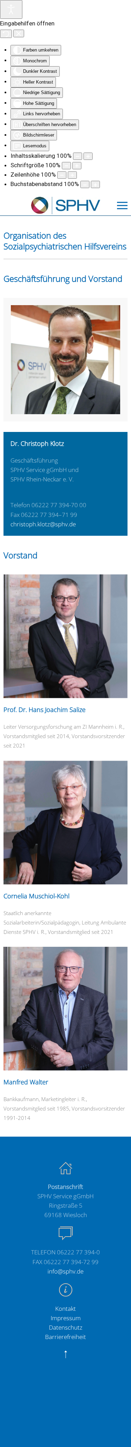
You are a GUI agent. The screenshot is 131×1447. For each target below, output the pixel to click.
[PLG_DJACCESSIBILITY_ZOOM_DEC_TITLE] (77, 156)
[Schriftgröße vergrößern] (76, 165)
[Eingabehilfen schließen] (18, 33)
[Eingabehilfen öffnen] (11, 9)
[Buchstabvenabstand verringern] (84, 184)
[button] (122, 205)
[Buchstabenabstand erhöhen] (95, 184)
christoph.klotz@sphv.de (43, 524)
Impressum (66, 1318)
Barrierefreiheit (65, 1337)
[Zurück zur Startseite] (65, 205)
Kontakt (65, 1309)
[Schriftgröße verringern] (66, 165)
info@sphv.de (65, 1271)
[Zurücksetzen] (6, 34)
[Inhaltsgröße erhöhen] (88, 156)
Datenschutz (65, 1327)
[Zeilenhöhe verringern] (61, 175)
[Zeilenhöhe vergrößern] (72, 175)
